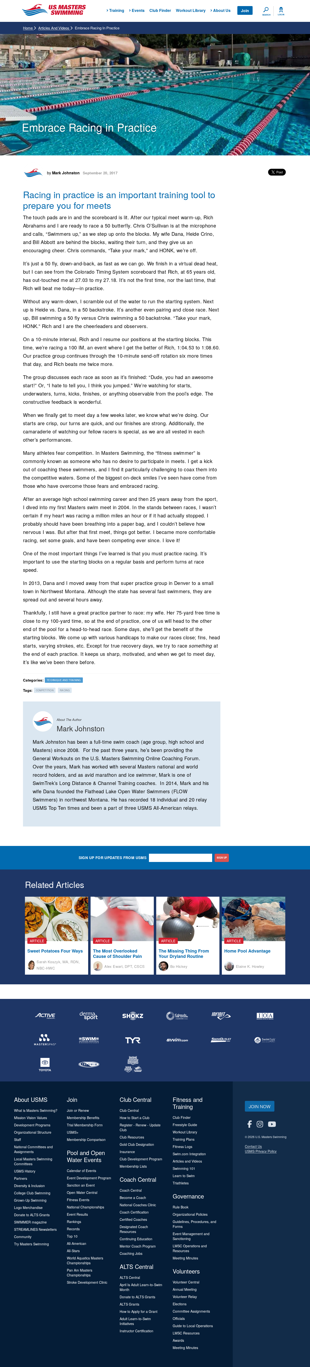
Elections (179, 1303)
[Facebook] (249, 1124)
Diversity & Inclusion (29, 1185)
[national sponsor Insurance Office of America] (265, 1016)
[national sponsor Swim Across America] (89, 1040)
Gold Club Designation (137, 1144)
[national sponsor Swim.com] (177, 1040)
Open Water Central (82, 1192)
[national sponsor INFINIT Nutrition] (221, 1016)
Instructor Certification (136, 1330)
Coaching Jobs (131, 1253)
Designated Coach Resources (134, 1229)
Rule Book (180, 1207)
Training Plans (183, 1139)
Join (245, 10)
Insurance (127, 1151)
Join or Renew (78, 1110)
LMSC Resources (186, 1333)
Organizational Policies (190, 1214)
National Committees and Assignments (33, 1149)
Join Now (260, 1106)
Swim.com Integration (189, 1153)
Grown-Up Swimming (30, 1200)
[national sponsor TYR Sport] (133, 1040)
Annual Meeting (185, 1289)
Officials (179, 1318)
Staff (17, 1139)
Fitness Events (78, 1199)
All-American (76, 1243)
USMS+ (72, 1132)
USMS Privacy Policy (261, 1151)
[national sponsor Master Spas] (45, 1040)
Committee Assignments (191, 1311)
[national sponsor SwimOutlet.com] (221, 1040)
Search (266, 15)
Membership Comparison (86, 1139)
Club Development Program (141, 1158)
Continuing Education (136, 1238)
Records (73, 1228)
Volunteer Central (186, 1282)
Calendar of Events (81, 1170)
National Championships (85, 1207)
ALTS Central (130, 1277)
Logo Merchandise (28, 1207)
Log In (281, 14)
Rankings (74, 1221)
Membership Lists (133, 1166)
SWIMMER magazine (30, 1222)
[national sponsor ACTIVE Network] (45, 1016)
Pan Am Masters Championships (79, 1272)
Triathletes (181, 1183)
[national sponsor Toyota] (45, 1064)
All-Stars (73, 1250)
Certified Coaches (133, 1219)
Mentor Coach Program (138, 1246)
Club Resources (132, 1137)
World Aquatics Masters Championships (85, 1260)
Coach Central (131, 1190)
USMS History (24, 1171)
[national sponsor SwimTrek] (265, 1040)
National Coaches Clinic (138, 1204)
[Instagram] (260, 1124)
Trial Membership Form (85, 1124)
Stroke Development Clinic (87, 1282)
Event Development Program (89, 1177)
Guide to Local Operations (193, 1325)
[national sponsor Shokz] (133, 1016)
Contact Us (253, 1146)
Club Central (129, 1110)
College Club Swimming (32, 1192)
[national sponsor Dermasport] (89, 1016)
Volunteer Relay (185, 1296)
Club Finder (160, 10)
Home (28, 27)
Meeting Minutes (185, 1258)
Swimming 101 (184, 1168)
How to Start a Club (134, 1117)
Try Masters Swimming (31, 1243)
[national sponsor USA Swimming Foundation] (133, 1064)
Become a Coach (133, 1197)
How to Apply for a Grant (138, 1311)
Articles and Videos (54, 27)
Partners (20, 1178)
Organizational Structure (32, 1132)
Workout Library (191, 10)
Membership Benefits (83, 1117)
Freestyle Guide (185, 1124)
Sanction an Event (81, 1185)
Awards (178, 1340)
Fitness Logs (182, 1146)
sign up (222, 857)
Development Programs (32, 1124)
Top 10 (72, 1236)
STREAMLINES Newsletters (35, 1229)
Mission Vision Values (30, 1117)
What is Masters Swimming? (35, 1110)
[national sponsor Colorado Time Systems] (177, 1016)
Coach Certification (134, 1212)
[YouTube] (272, 1124)
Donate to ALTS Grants (32, 1214)
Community (22, 1236)
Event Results (77, 1214)
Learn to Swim (184, 1175)
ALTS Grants (129, 1304)
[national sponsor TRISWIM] (89, 1064)
